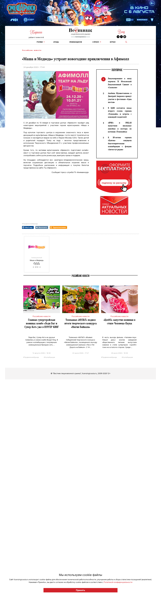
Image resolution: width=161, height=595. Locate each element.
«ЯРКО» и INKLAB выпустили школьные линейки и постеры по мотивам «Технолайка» (120, 127)
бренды (56, 42)
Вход (121, 32)
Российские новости (31, 50)
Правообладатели (75, 42)
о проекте (96, 42)
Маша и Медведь (37, 260)
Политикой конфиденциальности (118, 582)
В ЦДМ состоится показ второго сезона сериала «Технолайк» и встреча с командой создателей (120, 112)
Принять (80, 590)
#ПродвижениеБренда (30, 224)
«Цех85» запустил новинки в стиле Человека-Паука (119, 321)
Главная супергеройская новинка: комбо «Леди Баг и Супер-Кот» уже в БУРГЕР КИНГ (41, 323)
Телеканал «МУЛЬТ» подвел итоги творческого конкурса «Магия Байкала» (80, 323)
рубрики (40, 42)
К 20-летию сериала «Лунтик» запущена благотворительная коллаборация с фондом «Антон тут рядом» (120, 143)
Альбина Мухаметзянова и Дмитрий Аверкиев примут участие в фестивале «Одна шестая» (120, 97)
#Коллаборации (49, 357)
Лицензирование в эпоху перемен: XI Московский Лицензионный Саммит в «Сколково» (120, 83)
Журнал (113, 42)
